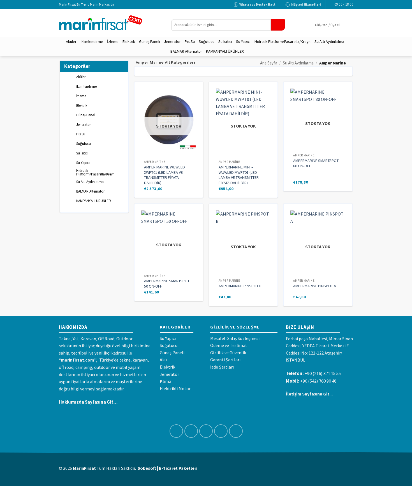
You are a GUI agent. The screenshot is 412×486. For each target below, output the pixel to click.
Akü (163, 359)
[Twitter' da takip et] (206, 431)
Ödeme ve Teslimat (228, 345)
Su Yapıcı (243, 41)
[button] (327, 25)
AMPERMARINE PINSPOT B (240, 285)
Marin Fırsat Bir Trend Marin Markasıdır (86, 4)
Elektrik (128, 41)
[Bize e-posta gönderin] (221, 431)
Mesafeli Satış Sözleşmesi (235, 338)
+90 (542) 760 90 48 (318, 381)
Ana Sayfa (268, 63)
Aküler (71, 41)
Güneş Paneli (149, 41)
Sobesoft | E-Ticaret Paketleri (167, 468)
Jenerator (172, 41)
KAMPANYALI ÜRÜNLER (225, 51)
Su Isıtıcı (225, 41)
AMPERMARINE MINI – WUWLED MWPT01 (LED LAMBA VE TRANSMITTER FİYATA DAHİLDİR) (239, 175)
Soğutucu (206, 41)
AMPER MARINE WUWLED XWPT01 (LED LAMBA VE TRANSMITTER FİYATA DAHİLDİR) (164, 175)
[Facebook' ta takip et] (176, 431)
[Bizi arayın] (236, 431)
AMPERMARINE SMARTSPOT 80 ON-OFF (316, 163)
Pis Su (190, 41)
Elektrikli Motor (175, 388)
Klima (165, 381)
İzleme (113, 41)
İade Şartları (222, 367)
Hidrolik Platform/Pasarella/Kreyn (282, 41)
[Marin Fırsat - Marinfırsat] (111, 23)
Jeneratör (169, 374)
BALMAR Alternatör (186, 51)
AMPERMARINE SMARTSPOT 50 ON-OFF (166, 283)
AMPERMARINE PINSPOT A (314, 285)
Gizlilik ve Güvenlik (228, 352)
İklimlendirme (91, 41)
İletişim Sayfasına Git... (309, 394)
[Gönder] (278, 25)
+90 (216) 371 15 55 (323, 373)
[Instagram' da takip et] (191, 431)
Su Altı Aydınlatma (329, 41)
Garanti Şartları (225, 359)
